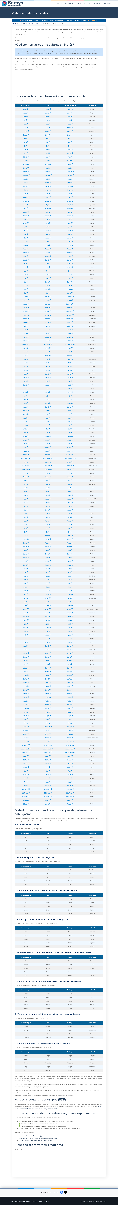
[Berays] (14, 3)
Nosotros (40, 1201)
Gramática (81, 3)
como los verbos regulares (47, 53)
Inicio (14, 23)
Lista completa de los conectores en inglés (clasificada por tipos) (38, 1138)
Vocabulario (70, 3)
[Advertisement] (59, 83)
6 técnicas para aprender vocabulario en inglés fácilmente (36, 1140)
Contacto (34, 1201)
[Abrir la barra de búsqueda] (115, 3)
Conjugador (107, 3)
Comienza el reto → (92, 20)
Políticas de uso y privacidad (17, 1201)
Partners (47, 1201)
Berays (59, 3)
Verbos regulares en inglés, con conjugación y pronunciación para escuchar (41, 1136)
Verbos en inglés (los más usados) (34, 23)
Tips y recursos (94, 3)
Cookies (28, 1201)
